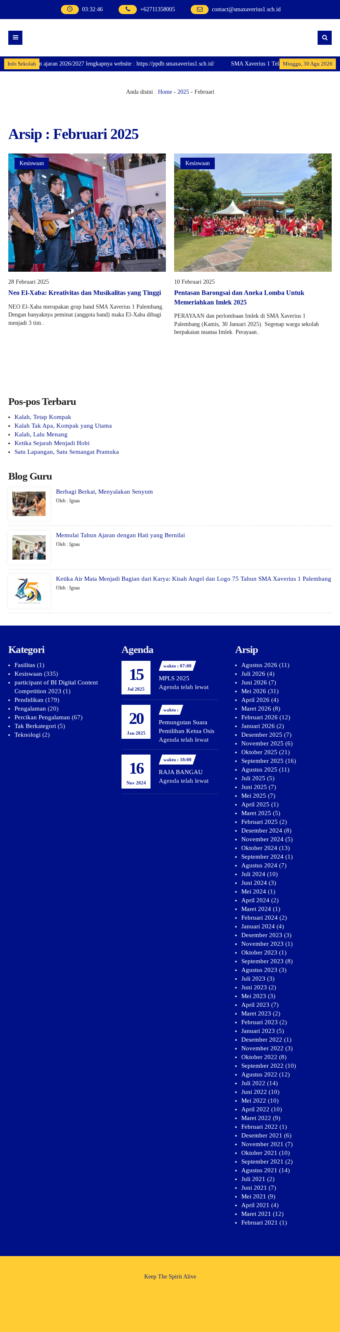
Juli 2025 (253, 778)
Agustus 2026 (259, 665)
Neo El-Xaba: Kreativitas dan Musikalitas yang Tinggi (84, 292)
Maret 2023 (256, 1013)
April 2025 (255, 804)
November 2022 (262, 1048)
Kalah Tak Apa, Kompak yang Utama (63, 425)
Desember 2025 (261, 734)
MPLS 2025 (174, 678)
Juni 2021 (254, 1187)
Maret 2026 (256, 708)
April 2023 (255, 1004)
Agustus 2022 (259, 1074)
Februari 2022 (259, 1126)
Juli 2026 (253, 673)
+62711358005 (157, 9)
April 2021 (255, 1205)
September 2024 (262, 856)
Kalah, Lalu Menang (41, 434)
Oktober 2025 (259, 752)
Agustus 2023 (259, 970)
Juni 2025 (254, 787)
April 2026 (255, 699)
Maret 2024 (256, 909)
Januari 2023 (258, 1031)
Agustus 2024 (259, 865)
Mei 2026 (253, 691)
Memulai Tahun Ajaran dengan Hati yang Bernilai (120, 535)
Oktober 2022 (259, 1057)
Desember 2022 (261, 1039)
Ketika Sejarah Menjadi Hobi (52, 443)
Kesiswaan (31, 163)
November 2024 (262, 839)
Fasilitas (25, 665)
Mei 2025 (253, 795)
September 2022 (262, 1065)
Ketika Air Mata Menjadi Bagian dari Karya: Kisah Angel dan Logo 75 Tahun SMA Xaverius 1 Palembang (193, 578)
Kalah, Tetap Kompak (43, 417)
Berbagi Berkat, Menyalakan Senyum (104, 491)
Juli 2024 (253, 874)
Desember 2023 (261, 935)
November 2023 (262, 943)
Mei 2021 (253, 1196)
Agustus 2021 (259, 1170)
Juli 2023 (253, 978)
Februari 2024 (259, 917)
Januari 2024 (258, 926)
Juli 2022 (253, 1083)
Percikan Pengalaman (42, 717)
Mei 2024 (253, 891)
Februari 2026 (259, 717)
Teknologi (28, 734)
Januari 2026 (258, 726)
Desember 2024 (261, 830)
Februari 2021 (259, 1222)
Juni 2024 (254, 882)
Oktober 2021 (259, 1152)
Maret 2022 (256, 1118)
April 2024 (255, 900)
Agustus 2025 (259, 769)
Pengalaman (30, 708)
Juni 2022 (254, 1091)
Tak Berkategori (35, 726)
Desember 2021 (261, 1135)
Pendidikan (29, 699)
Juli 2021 (253, 1179)
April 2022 (255, 1109)
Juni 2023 (254, 987)
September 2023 (262, 961)
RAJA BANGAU (181, 772)
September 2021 (262, 1161)
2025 (183, 92)
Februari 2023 (259, 1022)
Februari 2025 (259, 821)
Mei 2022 (253, 1100)
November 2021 (262, 1144)
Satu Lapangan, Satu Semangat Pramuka (67, 451)
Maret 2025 (256, 813)
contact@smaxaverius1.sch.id (246, 9)
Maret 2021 (256, 1213)
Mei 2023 (253, 996)
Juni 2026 (254, 682)
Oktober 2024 (259, 848)
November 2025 (262, 743)
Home (165, 92)
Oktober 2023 (259, 952)
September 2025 (262, 760)
